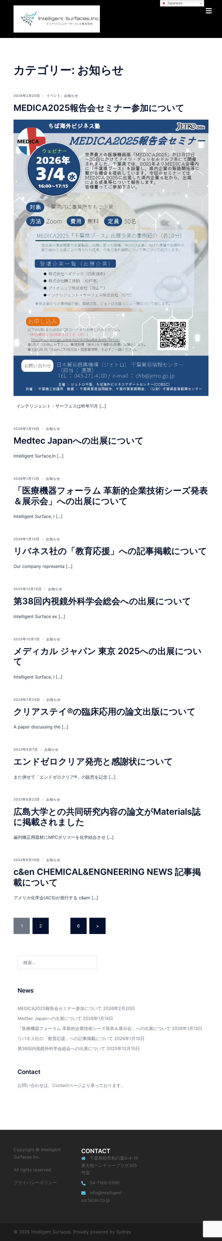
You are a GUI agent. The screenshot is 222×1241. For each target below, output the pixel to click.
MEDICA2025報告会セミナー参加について (99, 108)
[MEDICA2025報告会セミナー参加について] (111, 257)
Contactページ (67, 1085)
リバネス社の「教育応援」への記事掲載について (110, 551)
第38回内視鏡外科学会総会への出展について (102, 601)
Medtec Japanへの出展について (79, 440)
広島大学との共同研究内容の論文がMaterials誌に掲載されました (107, 816)
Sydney (123, 1231)
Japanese (174, 3)
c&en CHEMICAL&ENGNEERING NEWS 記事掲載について (107, 876)
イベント (54, 96)
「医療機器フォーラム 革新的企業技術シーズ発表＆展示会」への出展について (111, 495)
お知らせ (71, 96)
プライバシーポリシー (35, 1182)
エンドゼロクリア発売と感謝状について (93, 761)
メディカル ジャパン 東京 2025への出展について (108, 656)
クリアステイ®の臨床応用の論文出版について (105, 711)
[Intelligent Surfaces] (57, 18)
